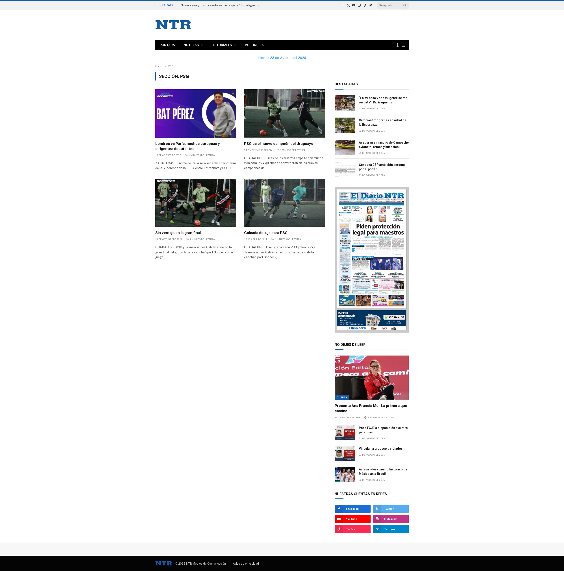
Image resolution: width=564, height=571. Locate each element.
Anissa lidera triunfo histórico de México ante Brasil (383, 472)
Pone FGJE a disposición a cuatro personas (383, 430)
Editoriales (222, 45)
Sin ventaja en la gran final (178, 232)
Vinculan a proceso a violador (380, 448)
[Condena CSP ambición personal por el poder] (345, 169)
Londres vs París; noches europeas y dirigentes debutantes (187, 146)
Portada (167, 45)
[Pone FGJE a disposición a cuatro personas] (345, 432)
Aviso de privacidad (246, 563)
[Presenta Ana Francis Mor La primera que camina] (372, 378)
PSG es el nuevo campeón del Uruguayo (278, 143)
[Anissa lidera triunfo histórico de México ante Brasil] (345, 474)
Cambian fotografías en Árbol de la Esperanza (213, 5)
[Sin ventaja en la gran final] (195, 203)
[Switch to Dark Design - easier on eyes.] (397, 45)
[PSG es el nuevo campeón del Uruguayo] (284, 113)
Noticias (191, 45)
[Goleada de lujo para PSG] (284, 203)
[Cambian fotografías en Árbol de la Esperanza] (345, 125)
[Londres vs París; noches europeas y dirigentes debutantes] (195, 113)
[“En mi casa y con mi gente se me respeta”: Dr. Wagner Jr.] (345, 102)
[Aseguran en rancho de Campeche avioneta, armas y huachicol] (345, 147)
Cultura (341, 397)
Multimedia (254, 45)
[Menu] (403, 45)
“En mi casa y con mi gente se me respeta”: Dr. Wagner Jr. (383, 100)
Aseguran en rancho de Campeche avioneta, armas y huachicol (384, 145)
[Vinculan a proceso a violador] (345, 453)
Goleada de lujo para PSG (266, 232)
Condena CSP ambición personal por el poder (382, 167)
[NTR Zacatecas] (173, 25)
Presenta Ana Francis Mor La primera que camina (371, 408)
